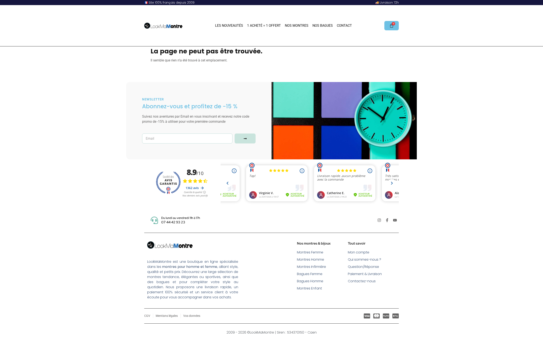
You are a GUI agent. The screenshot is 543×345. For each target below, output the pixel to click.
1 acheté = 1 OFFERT (264, 26)
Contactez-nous (362, 281)
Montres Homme (310, 259)
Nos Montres (296, 26)
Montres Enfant (309, 288)
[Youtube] (395, 220)
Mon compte (358, 252)
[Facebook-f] (387, 220)
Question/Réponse (363, 266)
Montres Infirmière (311, 266)
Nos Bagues (322, 26)
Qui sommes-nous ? (364, 259)
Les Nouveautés (229, 26)
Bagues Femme (309, 273)
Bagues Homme (310, 281)
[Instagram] (379, 220)
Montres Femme (310, 252)
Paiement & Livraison (365, 273)
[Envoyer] (245, 138)
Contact (344, 26)
